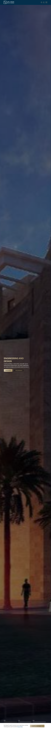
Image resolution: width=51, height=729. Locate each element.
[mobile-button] (46, 2)
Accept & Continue (36, 726)
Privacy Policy (20, 726)
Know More (8, 370)
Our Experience (18, 370)
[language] (44, 2)
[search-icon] (41, 2)
